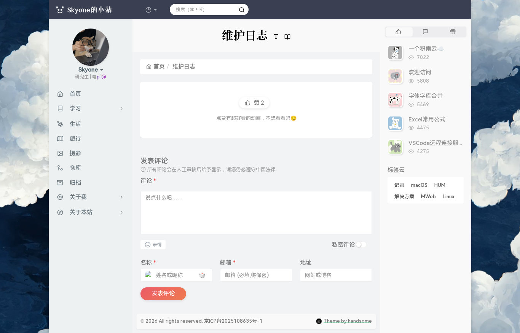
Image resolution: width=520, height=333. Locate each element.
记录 (399, 185)
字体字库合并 (425, 95)
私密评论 (343, 244)
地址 (305, 262)
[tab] (398, 32)
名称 (148, 262)
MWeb (428, 196)
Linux (449, 196)
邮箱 (228, 262)
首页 (159, 66)
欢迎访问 (419, 72)
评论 (148, 180)
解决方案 (404, 196)
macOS (419, 185)
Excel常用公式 (426, 119)
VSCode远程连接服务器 (439, 143)
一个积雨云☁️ (426, 48)
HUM (439, 185)
